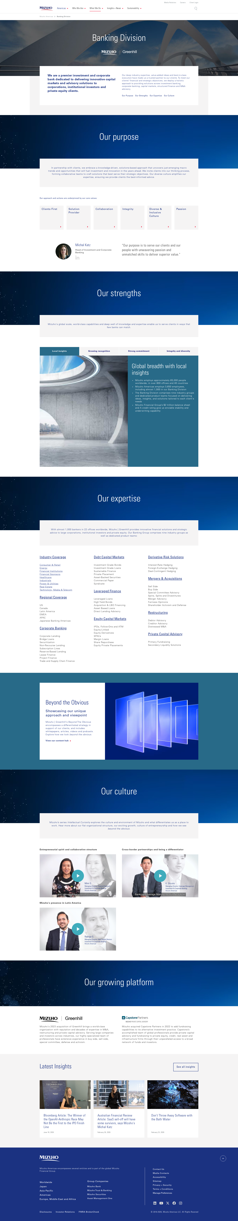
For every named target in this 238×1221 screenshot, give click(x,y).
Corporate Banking (53, 628)
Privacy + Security (162, 1185)
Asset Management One (99, 1199)
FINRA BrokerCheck (89, 1212)
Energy (43, 568)
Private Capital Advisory (165, 634)
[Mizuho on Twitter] (168, 1203)
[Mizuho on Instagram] (181, 1203)
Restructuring (158, 613)
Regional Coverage (53, 597)
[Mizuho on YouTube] (161, 1203)
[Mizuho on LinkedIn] (155, 1203)
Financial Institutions (51, 571)
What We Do (95, 8)
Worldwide (46, 1182)
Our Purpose (127, 96)
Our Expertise (156, 96)
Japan (43, 1187)
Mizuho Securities (96, 1195)
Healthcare (46, 577)
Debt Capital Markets (109, 557)
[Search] (196, 8)
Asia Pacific (46, 1191)
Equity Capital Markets (110, 619)
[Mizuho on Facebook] (174, 1203)
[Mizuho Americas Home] (46, 9)
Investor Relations (65, 1212)
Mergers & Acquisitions (165, 579)
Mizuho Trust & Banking (99, 1191)
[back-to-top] (223, 1158)
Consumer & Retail (50, 565)
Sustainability (133, 8)
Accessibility (159, 1177)
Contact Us (158, 1169)
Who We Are (77, 8)
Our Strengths (141, 96)
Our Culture (169, 96)
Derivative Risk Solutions (166, 557)
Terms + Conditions (163, 1189)
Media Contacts (161, 1173)
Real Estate (46, 587)
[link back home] (50, 1158)
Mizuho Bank (94, 1187)
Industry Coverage (53, 557)
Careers (183, 3)
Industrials (45, 581)
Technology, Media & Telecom (56, 590)
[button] (62, 8)
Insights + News (114, 8)
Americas (45, 1195)
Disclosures (46, 1212)
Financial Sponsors (50, 574)
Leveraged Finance (107, 591)
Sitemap (157, 1181)
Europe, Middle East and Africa (58, 1199)
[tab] (59, 351)
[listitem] (63, 16)
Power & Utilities (49, 584)
